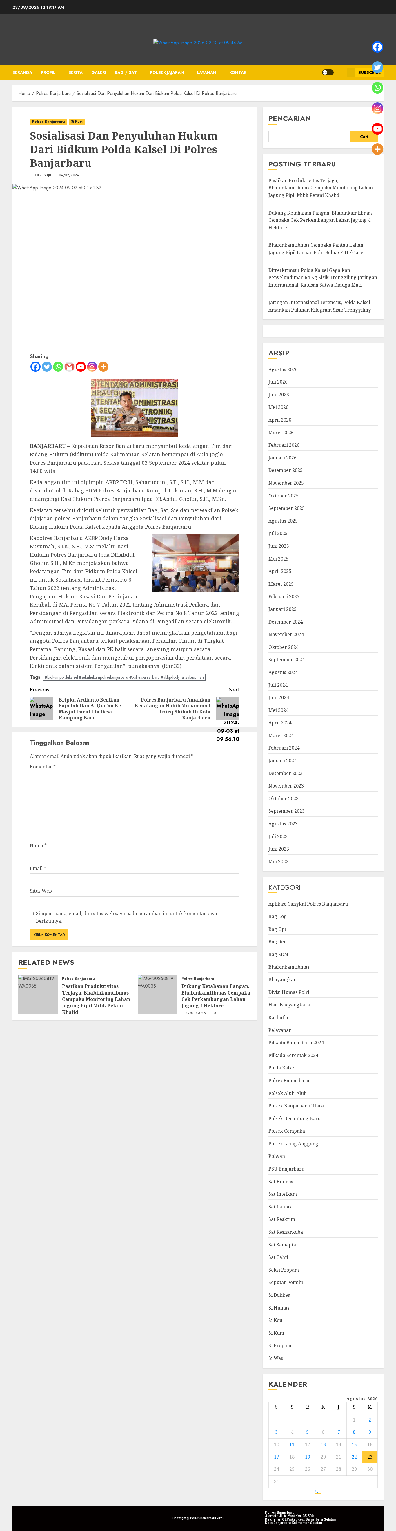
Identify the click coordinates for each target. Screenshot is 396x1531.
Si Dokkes (279, 1295)
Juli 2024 (278, 685)
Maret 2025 (281, 584)
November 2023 (286, 786)
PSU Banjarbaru (286, 1169)
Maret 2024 (281, 735)
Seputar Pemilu (285, 1282)
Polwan (276, 1156)
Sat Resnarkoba (285, 1232)
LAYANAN (206, 72)
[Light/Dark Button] (328, 72)
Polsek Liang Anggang (293, 1143)
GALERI (98, 72)
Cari (364, 137)
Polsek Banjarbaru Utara (296, 1106)
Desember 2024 (285, 622)
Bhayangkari (282, 979)
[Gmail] (69, 367)
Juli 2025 (278, 533)
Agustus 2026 (283, 369)
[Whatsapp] (58, 367)
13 (323, 1444)
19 (307, 1457)
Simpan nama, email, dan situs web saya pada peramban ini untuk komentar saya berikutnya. (126, 917)
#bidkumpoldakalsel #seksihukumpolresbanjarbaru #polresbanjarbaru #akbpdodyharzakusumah (124, 677)
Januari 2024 (282, 760)
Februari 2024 (283, 748)
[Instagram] (92, 367)
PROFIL (48, 72)
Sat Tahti (278, 1257)
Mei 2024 (278, 710)
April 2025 (279, 571)
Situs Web (41, 891)
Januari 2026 (282, 458)
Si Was (275, 1358)
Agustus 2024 (283, 672)
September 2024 (286, 659)
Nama (38, 845)
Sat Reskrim (281, 1219)
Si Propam (279, 1345)
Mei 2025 (278, 559)
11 (292, 1444)
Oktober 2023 (283, 798)
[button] (340, 72)
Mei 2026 (278, 407)
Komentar (43, 766)
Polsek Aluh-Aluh (287, 1093)
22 (354, 1457)
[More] (103, 367)
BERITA (75, 72)
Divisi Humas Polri (288, 992)
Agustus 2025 (283, 521)
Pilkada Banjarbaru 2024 (296, 1042)
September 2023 (286, 811)
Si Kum (77, 121)
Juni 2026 (278, 394)
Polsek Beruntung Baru (294, 1118)
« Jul (318, 1490)
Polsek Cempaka (286, 1131)
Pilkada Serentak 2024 (293, 1055)
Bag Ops (277, 929)
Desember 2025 (285, 470)
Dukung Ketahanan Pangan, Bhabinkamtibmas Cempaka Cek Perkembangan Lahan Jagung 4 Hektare (215, 996)
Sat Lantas (279, 1207)
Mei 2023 (278, 861)
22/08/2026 (195, 1013)
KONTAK (237, 72)
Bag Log (277, 916)
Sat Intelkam (282, 1194)
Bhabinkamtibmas (288, 967)
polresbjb (42, 175)
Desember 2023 (285, 773)
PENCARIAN (289, 118)
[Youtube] (81, 367)
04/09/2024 (69, 175)
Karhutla (278, 1017)
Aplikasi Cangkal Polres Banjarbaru (308, 904)
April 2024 (279, 722)
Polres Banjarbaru (48, 121)
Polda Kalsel (281, 1068)
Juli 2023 (278, 836)
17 (276, 1457)
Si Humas (278, 1308)
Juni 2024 (278, 697)
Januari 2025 (282, 609)
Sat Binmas (280, 1181)
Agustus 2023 (283, 824)
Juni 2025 (278, 546)
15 (354, 1444)
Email (38, 868)
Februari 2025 (283, 596)
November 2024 (286, 634)
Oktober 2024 (283, 647)
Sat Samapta (282, 1244)
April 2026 (279, 420)
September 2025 (286, 508)
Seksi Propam (283, 1270)
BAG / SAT (126, 72)
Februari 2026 (283, 445)
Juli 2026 (278, 382)
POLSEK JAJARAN (167, 72)
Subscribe (369, 72)
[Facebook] (35, 367)
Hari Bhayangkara (289, 1004)
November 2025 (286, 483)
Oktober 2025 (283, 495)
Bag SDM (278, 954)
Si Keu (275, 1320)
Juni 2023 (278, 849)
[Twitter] (47, 367)
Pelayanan (280, 1030)
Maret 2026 (281, 432)
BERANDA (22, 72)
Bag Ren (277, 941)
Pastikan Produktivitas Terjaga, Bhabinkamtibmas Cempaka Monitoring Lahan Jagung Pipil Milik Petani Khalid (96, 999)
